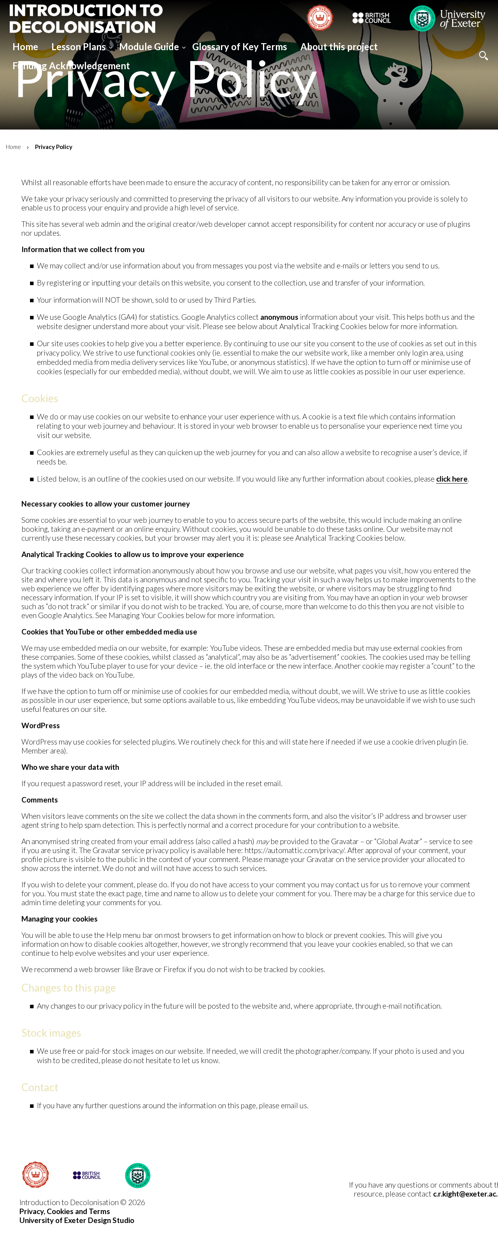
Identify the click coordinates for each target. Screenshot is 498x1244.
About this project (339, 46)
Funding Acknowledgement (71, 65)
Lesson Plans (78, 46)
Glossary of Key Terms (239, 46)
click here (452, 478)
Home (25, 46)
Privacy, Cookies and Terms (64, 1211)
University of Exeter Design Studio (76, 1220)
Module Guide (149, 46)
